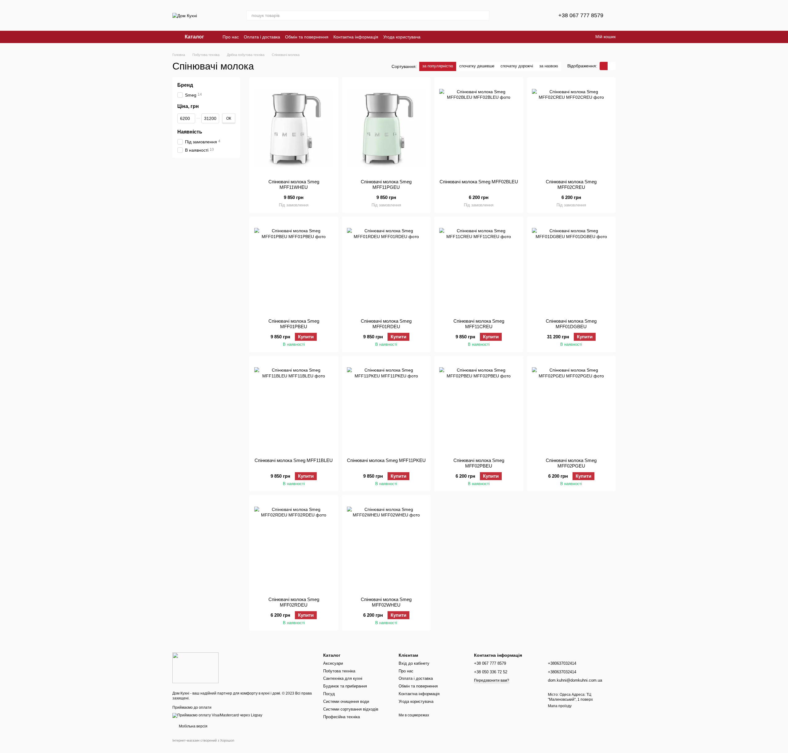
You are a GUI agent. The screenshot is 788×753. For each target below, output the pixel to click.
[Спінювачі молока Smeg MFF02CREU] (571, 128)
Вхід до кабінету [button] (414, 663)
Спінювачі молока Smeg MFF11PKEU (386, 460)
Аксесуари (333, 663)
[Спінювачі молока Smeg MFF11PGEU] (386, 128)
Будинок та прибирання (345, 686)
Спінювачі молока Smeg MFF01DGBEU (571, 323)
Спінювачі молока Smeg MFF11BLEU (294, 460)
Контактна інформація (355, 36)
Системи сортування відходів (350, 709)
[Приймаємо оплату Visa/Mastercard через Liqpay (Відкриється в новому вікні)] (217, 715)
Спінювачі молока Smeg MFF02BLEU (479, 181)
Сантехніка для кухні (342, 678)
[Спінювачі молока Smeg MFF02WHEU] (386, 546)
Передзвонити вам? (491, 680)
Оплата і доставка (262, 36)
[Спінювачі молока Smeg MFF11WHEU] (293, 128)
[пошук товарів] (484, 15)
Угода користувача (401, 36)
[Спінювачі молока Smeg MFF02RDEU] (293, 546)
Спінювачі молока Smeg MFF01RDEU (386, 323)
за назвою (548, 66)
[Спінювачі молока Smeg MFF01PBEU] (293, 267)
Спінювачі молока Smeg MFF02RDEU (293, 602)
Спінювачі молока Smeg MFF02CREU (571, 184)
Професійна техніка (341, 717)
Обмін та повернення (306, 36)
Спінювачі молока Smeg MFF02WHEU (386, 602)
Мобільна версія (192, 726)
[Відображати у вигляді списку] (612, 66)
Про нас (231, 36)
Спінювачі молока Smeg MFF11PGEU (386, 184)
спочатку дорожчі (517, 66)
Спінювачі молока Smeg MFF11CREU (478, 323)
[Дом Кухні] (195, 667)
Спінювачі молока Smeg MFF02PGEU (571, 463)
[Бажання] (539, 15)
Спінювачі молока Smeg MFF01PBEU (293, 323)
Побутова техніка (339, 671)
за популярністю (437, 66)
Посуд (329, 693)
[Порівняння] (523, 15)
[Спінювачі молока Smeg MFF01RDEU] (386, 267)
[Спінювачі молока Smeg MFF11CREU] (478, 267)
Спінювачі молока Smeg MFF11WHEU (293, 184)
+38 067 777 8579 (580, 15)
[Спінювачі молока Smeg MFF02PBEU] (478, 407)
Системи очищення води (346, 701)
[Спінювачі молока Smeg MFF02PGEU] (571, 407)
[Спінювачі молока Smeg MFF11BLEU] (293, 407)
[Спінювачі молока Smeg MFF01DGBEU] (571, 267)
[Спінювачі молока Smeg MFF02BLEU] (478, 128)
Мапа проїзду (560, 706)
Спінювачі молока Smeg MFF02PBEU (478, 463)
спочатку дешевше (476, 66)
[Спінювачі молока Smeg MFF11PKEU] (386, 407)
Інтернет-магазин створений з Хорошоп (203, 740)
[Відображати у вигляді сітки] (604, 66)
